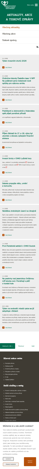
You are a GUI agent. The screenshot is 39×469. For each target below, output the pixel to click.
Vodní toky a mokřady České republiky (14, 401)
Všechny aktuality (11, 27)
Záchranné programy (10, 396)
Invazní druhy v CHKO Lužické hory (16, 158)
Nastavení (8, 459)
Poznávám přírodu (9, 363)
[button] (32, 5)
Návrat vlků (8, 398)
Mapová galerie (9, 407)
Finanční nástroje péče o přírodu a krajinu (15, 390)
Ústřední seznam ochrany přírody (13, 393)
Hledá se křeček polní (10, 418)
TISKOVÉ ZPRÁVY (9, 379)
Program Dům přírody (10, 420)
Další (33, 346)
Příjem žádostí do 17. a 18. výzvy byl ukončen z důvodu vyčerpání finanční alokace (17, 135)
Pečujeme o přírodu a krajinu (12, 371)
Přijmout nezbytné (11, 464)
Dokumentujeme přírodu (11, 374)
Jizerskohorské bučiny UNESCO (13, 415)
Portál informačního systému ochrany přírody (16, 409)
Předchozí (21, 346)
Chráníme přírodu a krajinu (12, 368)
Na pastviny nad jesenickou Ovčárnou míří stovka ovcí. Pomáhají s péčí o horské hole (18, 281)
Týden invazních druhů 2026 (14, 61)
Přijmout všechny (30, 461)
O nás (6, 377)
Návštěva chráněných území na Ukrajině (19, 211)
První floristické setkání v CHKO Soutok (18, 246)
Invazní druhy (8, 404)
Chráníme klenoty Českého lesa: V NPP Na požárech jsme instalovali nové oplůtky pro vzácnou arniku (18, 80)
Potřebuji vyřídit (9, 366)
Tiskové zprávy (9, 40)
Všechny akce (8, 34)
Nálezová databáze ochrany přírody (14, 412)
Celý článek (8, 67)
